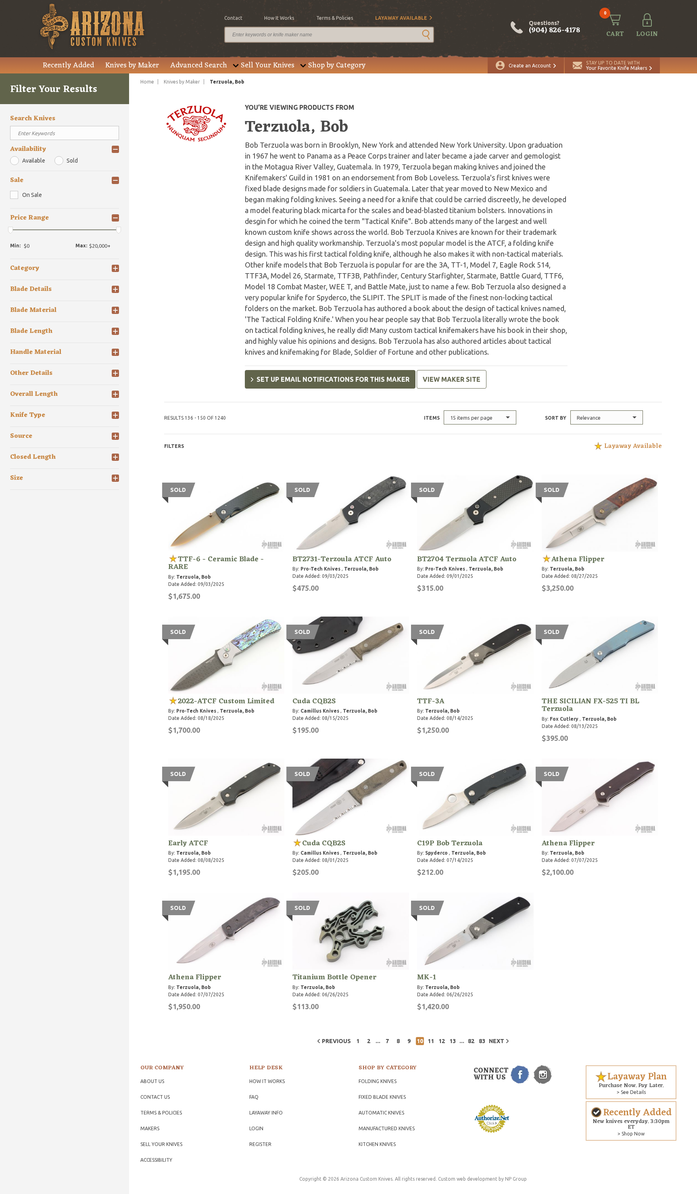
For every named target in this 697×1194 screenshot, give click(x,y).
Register (260, 1144)
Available (33, 160)
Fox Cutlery (564, 718)
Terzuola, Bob (193, 576)
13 (452, 1041)
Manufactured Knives (387, 1128)
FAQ (254, 1097)
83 (482, 1041)
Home (147, 81)
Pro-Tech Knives (320, 568)
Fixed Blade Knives (382, 1097)
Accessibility (156, 1160)
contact (233, 18)
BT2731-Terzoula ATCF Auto (341, 559)
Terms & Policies (161, 1112)
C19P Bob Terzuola (449, 843)
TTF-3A (430, 701)
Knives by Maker (132, 65)
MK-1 (426, 977)
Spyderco (436, 852)
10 (420, 1041)
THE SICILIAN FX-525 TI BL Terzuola (590, 705)
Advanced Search (198, 65)
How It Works (267, 1081)
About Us (152, 1081)
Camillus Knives (320, 710)
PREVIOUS (336, 1041)
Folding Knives (377, 1081)
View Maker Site (451, 379)
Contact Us (155, 1097)
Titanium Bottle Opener (334, 977)
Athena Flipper (577, 559)
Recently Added (68, 65)
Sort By (555, 417)
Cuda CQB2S (314, 701)
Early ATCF (188, 843)
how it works (279, 18)
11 (431, 1041)
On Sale (32, 195)
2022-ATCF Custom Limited (226, 701)
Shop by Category (336, 65)
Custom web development (467, 1178)
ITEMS (432, 417)
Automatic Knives (381, 1112)
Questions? (554, 27)
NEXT (496, 1041)
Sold (72, 160)
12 (441, 1041)
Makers (149, 1128)
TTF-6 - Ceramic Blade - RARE (216, 563)
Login (256, 1128)
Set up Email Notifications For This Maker (333, 379)
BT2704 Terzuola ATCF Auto (466, 559)
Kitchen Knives (377, 1144)
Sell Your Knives (267, 65)
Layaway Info (266, 1112)
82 (471, 1041)
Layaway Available (401, 18)
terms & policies (334, 18)
